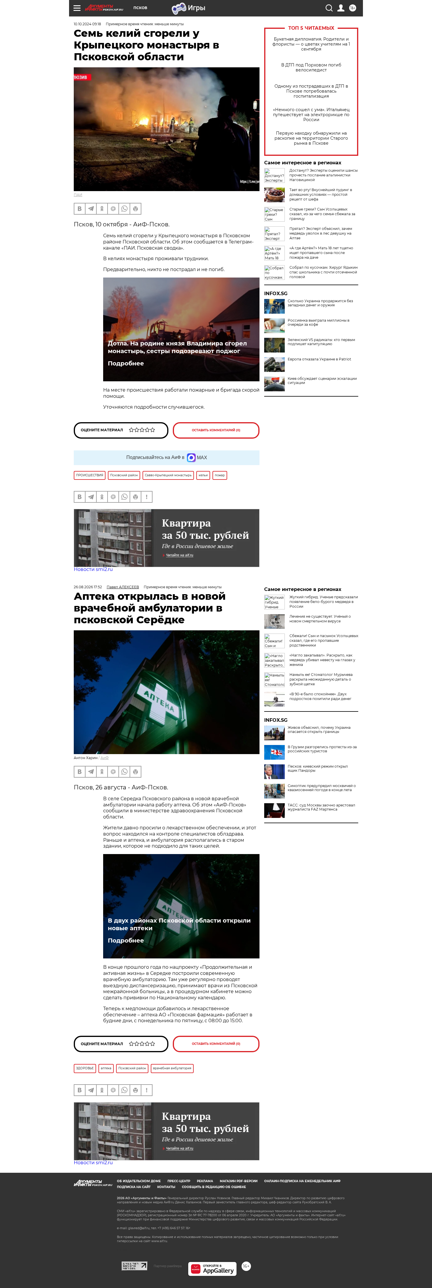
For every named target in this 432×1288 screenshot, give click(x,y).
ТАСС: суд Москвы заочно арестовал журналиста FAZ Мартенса (321, 807)
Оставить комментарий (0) (216, 430)
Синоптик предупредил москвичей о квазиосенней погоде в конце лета (322, 788)
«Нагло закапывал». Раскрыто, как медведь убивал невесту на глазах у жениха (322, 660)
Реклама (205, 1181)
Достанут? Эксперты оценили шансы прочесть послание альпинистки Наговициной (323, 175)
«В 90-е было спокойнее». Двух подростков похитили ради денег (320, 696)
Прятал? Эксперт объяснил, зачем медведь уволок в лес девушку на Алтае (320, 233)
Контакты (166, 1187)
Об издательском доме (139, 1181)
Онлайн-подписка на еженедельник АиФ (302, 1181)
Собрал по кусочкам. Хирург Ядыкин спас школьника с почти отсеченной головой (323, 272)
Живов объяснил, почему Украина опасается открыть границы (319, 730)
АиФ (105, 758)
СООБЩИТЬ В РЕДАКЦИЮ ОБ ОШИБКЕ (214, 1187)
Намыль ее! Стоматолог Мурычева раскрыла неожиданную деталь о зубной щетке (321, 679)
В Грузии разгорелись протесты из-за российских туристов (322, 749)
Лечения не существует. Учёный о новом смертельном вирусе (320, 618)
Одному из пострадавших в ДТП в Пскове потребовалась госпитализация (311, 91)
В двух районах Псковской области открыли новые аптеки (179, 924)
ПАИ (78, 195)
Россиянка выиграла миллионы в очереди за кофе (318, 322)
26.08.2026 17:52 (88, 587)
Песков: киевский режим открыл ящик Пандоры (318, 768)
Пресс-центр (179, 1181)
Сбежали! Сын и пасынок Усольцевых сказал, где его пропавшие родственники (323, 640)
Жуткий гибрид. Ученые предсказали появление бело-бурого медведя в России (323, 602)
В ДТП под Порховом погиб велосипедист (311, 68)
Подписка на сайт (133, 1187)
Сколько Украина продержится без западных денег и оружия (320, 303)
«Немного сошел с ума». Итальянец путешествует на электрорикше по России (311, 114)
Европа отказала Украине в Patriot (319, 359)
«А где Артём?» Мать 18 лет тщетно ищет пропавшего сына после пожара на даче (321, 253)
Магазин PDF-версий (238, 1181)
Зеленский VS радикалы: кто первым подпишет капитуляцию (321, 342)
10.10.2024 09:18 (87, 24)
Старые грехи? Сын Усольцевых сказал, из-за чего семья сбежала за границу (322, 214)
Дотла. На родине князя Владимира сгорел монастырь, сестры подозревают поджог (177, 347)
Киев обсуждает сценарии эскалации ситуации (322, 381)
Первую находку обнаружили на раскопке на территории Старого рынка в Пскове (311, 138)
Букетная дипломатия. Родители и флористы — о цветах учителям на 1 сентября (311, 44)
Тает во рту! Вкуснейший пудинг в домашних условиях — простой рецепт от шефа (320, 194)
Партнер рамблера (168, 1266)
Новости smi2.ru (93, 569)
